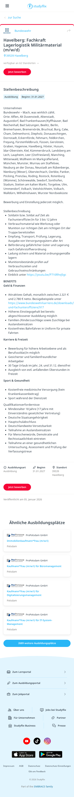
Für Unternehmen (24, 717)
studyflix (40, 6)
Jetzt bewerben (17, 71)
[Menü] (7, 6)
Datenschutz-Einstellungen (58, 765)
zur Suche (14, 17)
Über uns (18, 709)
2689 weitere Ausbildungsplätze (37, 643)
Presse (62, 725)
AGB (21, 765)
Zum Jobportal (20, 694)
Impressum (8, 765)
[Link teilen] (68, 31)
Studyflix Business (24, 725)
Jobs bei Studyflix (56, 709)
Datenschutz (34, 765)
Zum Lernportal (21, 671)
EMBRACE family (43, 786)
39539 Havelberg (17, 55)
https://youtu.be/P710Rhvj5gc (46, 275)
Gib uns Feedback (37, 771)
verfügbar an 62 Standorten (19, 63)
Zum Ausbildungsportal (26, 683)
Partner (61, 717)
